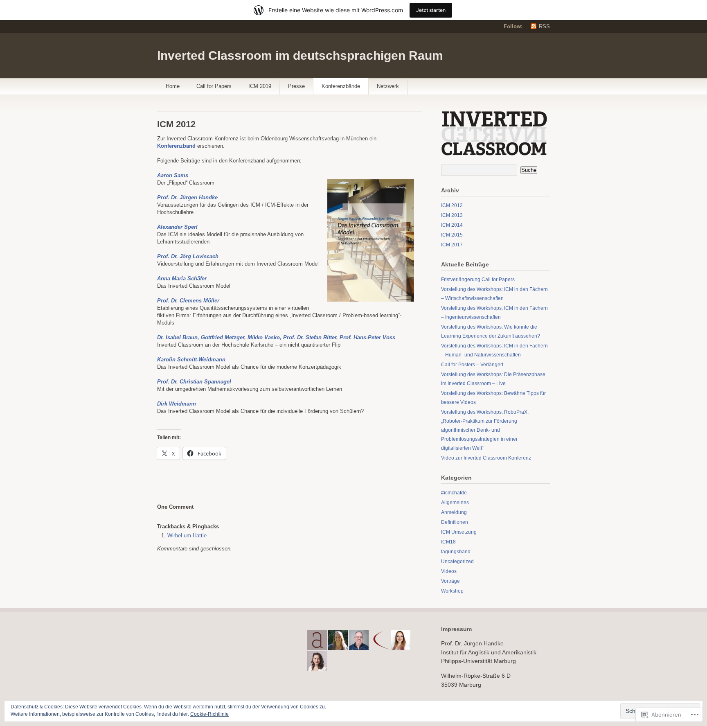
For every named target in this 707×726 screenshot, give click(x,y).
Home (173, 86)
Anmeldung (454, 512)
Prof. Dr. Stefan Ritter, (311, 337)
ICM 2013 (452, 215)
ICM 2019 (259, 86)
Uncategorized (457, 561)
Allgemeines (455, 502)
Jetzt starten (431, 10)
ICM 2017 (452, 245)
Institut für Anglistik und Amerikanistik (488, 652)
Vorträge (450, 581)
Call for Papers (214, 86)
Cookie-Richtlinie (209, 714)
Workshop (452, 591)
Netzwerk (388, 86)
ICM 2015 (452, 235)
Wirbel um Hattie (187, 535)
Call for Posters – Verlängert (472, 365)
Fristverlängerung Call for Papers (478, 279)
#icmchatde (454, 493)
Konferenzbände (341, 86)
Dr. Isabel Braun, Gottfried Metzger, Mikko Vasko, (219, 337)
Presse (296, 86)
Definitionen (454, 522)
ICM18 (448, 542)
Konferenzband (176, 146)
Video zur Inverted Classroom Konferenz (486, 458)
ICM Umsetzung (459, 532)
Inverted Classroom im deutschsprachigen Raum (300, 55)
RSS (544, 26)
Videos (449, 571)
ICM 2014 (452, 225)
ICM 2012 (452, 205)
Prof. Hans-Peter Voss (367, 337)
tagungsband (456, 552)
